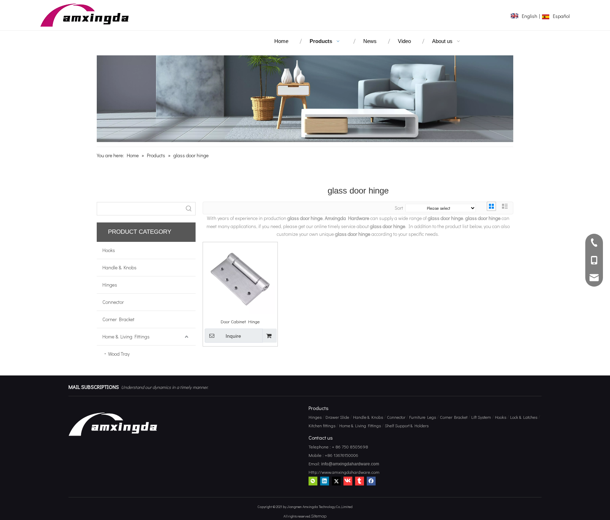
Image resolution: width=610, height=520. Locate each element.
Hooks (108, 250)
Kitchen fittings (322, 425)
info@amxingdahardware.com (349, 463)
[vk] (347, 480)
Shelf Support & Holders (407, 425)
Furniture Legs (422, 417)
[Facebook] (371, 480)
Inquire (233, 336)
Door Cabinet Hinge (240, 321)
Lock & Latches (523, 417)
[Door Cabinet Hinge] (240, 278)
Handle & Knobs (119, 267)
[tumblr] (359, 480)
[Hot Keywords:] (189, 208)
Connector (113, 302)
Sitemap (319, 516)
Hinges (109, 284)
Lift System (481, 417)
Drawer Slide (337, 417)
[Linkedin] (324, 480)
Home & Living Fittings (126, 336)
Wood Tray (119, 353)
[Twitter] (336, 480)
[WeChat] (313, 480)
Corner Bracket (118, 319)
